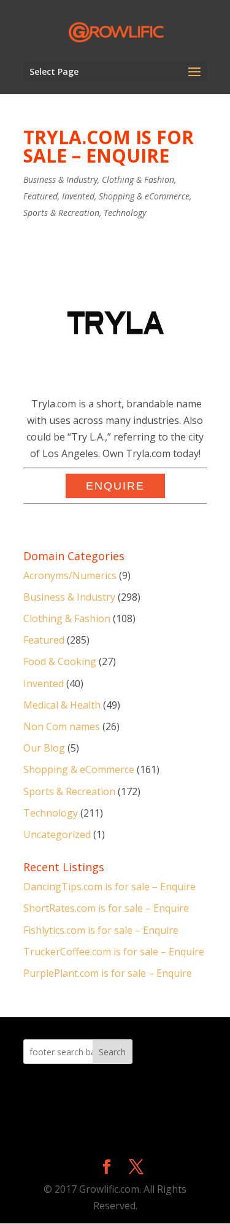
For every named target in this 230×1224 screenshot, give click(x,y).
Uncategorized (57, 834)
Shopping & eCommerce (144, 196)
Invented (78, 196)
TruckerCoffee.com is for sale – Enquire (113, 951)
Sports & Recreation (61, 212)
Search (112, 1052)
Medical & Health (62, 705)
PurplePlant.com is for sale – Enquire (107, 973)
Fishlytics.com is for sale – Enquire (100, 930)
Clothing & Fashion (138, 179)
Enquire (115, 486)
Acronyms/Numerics (70, 575)
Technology (125, 212)
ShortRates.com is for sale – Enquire (106, 908)
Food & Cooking (59, 661)
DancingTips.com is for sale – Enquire (109, 886)
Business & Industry (60, 179)
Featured (40, 196)
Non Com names (61, 726)
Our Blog (44, 748)
